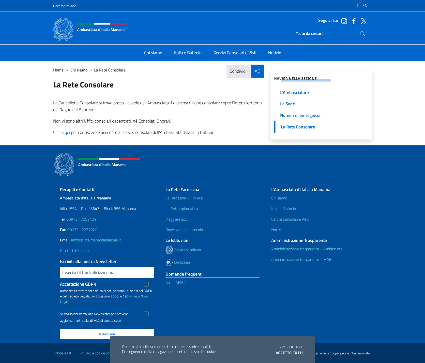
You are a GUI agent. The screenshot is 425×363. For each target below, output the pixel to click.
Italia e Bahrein (283, 208)
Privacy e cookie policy (97, 353)
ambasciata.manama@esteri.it (96, 240)
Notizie (277, 230)
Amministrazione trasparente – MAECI (302, 259)
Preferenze (291, 347)
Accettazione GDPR (78, 284)
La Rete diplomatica (182, 208)
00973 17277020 (82, 230)
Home (58, 70)
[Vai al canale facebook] (353, 21)
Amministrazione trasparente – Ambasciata (307, 249)
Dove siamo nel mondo (184, 230)
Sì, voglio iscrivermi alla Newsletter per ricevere (94, 314)
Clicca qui (61, 132)
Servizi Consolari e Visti (290, 219)
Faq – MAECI (176, 282)
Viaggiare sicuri (177, 219)
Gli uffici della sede (75, 250)
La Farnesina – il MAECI (185, 198)
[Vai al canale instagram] (343, 21)
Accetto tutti (289, 352)
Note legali (63, 353)
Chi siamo (79, 70)
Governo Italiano (64, 5)
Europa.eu (181, 262)
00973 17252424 (81, 219)
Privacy (134, 296)
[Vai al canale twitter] (362, 21)
